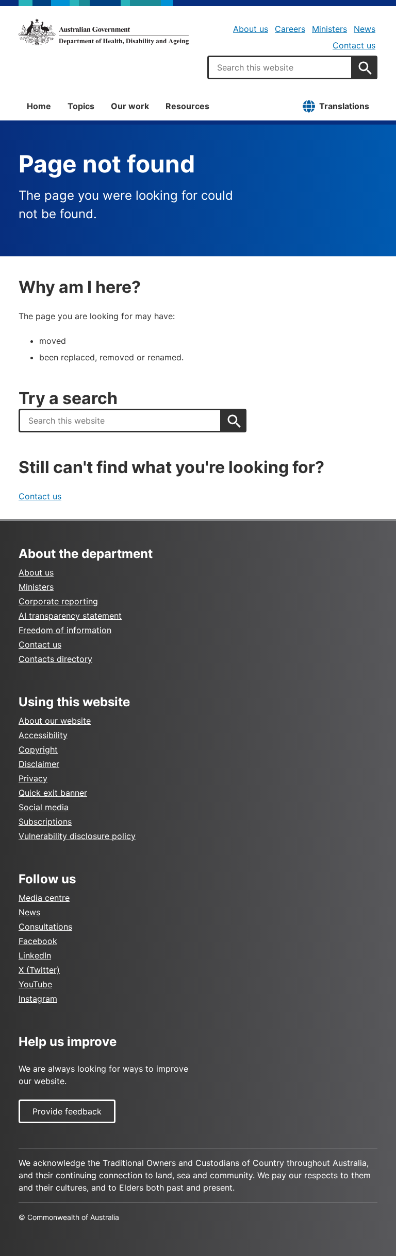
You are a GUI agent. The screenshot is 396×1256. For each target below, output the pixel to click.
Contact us (354, 45)
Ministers (329, 29)
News (364, 29)
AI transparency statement (70, 615)
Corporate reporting (58, 601)
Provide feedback (67, 1111)
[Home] (104, 32)
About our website (55, 721)
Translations (344, 106)
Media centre (44, 898)
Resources (187, 106)
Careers (290, 29)
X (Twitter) (39, 970)
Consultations (45, 926)
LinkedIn (35, 955)
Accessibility (43, 735)
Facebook (38, 941)
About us (250, 29)
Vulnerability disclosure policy (77, 836)
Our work (130, 106)
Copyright (38, 749)
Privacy (33, 778)
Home (39, 106)
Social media (44, 807)
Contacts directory (55, 659)
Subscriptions (45, 821)
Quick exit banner (53, 793)
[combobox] (280, 67)
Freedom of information (65, 630)
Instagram (38, 998)
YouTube (35, 984)
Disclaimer (39, 764)
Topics (81, 106)
